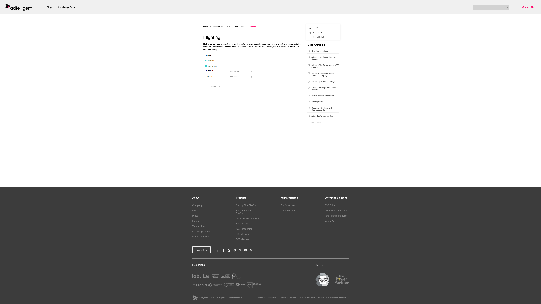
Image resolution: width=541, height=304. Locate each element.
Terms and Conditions (267, 298)
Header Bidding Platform (244, 212)
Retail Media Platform (336, 215)
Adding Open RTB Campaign (323, 81)
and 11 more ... (317, 123)
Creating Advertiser (319, 51)
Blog (49, 7)
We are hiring (199, 226)
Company (197, 205)
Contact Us (528, 7)
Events (195, 220)
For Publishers (288, 210)
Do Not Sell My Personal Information (333, 298)
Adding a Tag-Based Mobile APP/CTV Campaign (322, 74)
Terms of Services (288, 298)
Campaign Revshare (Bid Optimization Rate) (321, 109)
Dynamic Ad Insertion (336, 210)
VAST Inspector (244, 228)
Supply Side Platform (247, 205)
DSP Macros (242, 239)
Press (195, 215)
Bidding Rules (317, 102)
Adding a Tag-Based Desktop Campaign (323, 58)
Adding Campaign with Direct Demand (323, 88)
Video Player (331, 220)
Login (315, 27)
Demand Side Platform (248, 218)
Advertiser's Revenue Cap (322, 116)
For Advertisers (289, 205)
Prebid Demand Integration (322, 96)
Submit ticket (318, 37)
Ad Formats (242, 223)
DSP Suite (330, 205)
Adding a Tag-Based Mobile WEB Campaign (325, 66)
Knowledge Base (66, 7)
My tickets (317, 32)
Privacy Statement (307, 298)
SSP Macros (242, 234)
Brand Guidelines (201, 236)
